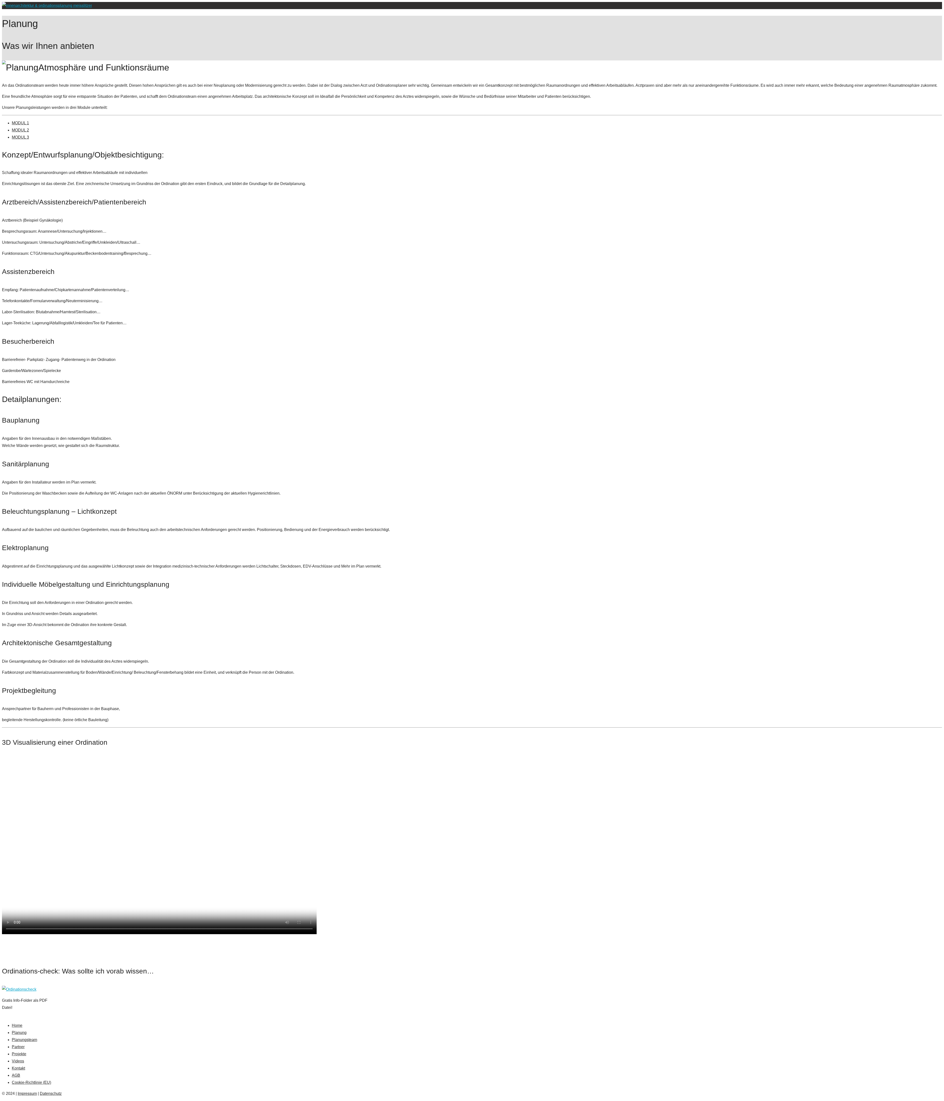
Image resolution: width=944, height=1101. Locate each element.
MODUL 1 (20, 123)
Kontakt (18, 1068)
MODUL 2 (20, 130)
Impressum (27, 1093)
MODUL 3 (20, 137)
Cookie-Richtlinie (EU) (31, 1082)
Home (17, 1025)
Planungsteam (24, 1040)
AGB (16, 1075)
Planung (19, 1032)
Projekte (19, 1054)
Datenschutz (51, 1093)
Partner (18, 1047)
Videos (18, 1061)
